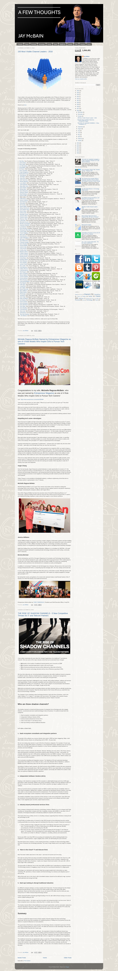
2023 (78, 96)
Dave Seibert (23, 187)
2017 (78, 108)
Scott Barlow (23, 175)
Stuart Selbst (23, 206)
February (80, 138)
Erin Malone (24, 315)
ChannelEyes (97, 294)
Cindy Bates (23, 258)
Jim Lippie (22, 287)
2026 (78, 90)
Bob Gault (22, 234)
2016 (78, 110)
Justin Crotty (23, 247)
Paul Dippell (23, 283)
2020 (78, 102)
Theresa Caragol (24, 242)
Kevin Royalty (23, 244)
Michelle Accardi (24, 222)
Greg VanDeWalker (25, 281)
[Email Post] (32, 330)
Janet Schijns (22, 162)
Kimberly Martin (24, 259)
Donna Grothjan (24, 254)
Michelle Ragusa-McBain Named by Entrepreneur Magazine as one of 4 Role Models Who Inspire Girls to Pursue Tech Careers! (44, 341)
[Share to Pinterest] (41, 331)
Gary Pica (22, 178)
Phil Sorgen (23, 293)
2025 (78, 92)
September (80, 126)
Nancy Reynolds (24, 289)
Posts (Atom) (27, 960)
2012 (78, 149)
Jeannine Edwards (24, 225)
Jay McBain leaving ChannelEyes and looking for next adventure (90, 198)
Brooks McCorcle (23, 173)
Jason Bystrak (23, 184)
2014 (78, 145)
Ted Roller (22, 176)
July (79, 130)
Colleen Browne (24, 268)
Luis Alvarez (23, 226)
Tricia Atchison (23, 309)
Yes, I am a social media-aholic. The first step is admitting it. (90, 242)
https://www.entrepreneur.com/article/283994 (32, 399)
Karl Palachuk (23, 201)
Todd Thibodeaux (24, 237)
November (80, 114)
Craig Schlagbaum (24, 172)
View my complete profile (81, 79)
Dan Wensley (23, 228)
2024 (78, 94)
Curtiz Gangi (23, 231)
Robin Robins (23, 292)
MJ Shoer (21, 169)
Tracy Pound (23, 248)
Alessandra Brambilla (25, 229)
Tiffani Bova (23, 198)
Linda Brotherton (24, 270)
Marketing (93, 298)
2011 (78, 151)
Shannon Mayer (24, 192)
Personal (33, 44)
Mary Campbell (24, 273)
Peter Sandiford (24, 298)
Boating (70, 44)
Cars (76, 44)
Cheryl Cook (23, 212)
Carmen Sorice (24, 217)
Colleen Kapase (24, 253)
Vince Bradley (23, 307)
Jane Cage (23, 297)
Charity (78, 296)
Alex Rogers (23, 272)
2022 (78, 98)
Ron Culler (22, 265)
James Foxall (23, 264)
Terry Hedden (23, 262)
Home (45, 958)
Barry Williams (23, 290)
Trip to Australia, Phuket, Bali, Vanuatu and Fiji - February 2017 (91, 170)
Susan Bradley (23, 245)
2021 (78, 100)
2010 (78, 153)
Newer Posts (22, 958)
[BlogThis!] (36, 331)
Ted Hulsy (22, 203)
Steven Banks (23, 275)
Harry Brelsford (24, 304)
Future (26, 44)
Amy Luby (22, 311)
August (80, 128)
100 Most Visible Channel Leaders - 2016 (35, 51)
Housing (82, 44)
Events (84, 296)
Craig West (23, 286)
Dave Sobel (22, 164)
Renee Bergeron (24, 181)
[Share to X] (38, 331)
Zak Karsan (23, 312)
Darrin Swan (23, 211)
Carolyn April (23, 250)
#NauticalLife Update (86, 224)
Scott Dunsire (23, 236)
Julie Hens (22, 284)
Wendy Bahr (23, 189)
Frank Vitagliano (24, 233)
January (80, 140)
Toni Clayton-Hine (24, 209)
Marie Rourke (23, 279)
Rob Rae (21, 161)
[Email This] (34, 331)
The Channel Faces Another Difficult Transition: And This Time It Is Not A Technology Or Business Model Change (91, 180)
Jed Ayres (22, 295)
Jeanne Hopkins (24, 276)
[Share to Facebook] (39, 331)
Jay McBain (87, 56)
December (80, 112)
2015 (78, 143)
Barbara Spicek (24, 251)
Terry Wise (22, 306)
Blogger (67, 967)
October (80, 116)
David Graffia (23, 195)
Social (83, 300)
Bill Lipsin (22, 239)
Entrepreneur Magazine (44, 393)
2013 (78, 147)
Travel (55, 44)
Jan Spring (22, 300)
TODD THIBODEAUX (38, 602)
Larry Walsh (23, 183)
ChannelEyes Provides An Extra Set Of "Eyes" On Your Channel (91, 233)
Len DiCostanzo (23, 166)
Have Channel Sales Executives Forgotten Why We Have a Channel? (90, 216)
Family (49, 44)
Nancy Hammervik (24, 208)
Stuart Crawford (24, 200)
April (79, 136)
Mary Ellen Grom (24, 186)
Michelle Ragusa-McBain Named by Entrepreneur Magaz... (86, 120)
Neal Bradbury (23, 194)
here (25, 105)
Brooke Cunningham (25, 223)
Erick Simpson (23, 261)
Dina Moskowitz (24, 190)
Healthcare (62, 44)
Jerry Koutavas (24, 303)
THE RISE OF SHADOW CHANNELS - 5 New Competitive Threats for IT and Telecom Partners (43, 614)
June (79, 132)
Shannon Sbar (23, 219)
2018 (78, 106)
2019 (78, 104)
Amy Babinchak (24, 240)
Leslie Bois (22, 220)
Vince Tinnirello (23, 170)
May (79, 134)
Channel (20, 44)
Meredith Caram (24, 214)
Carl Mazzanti (23, 267)
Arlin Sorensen (23, 180)
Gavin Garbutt (23, 301)
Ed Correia (22, 204)
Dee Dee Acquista (24, 314)
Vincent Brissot (24, 278)
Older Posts (67, 958)
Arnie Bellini (22, 167)
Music (89, 44)
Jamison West (23, 215)
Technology (42, 44)
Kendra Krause (24, 256)
